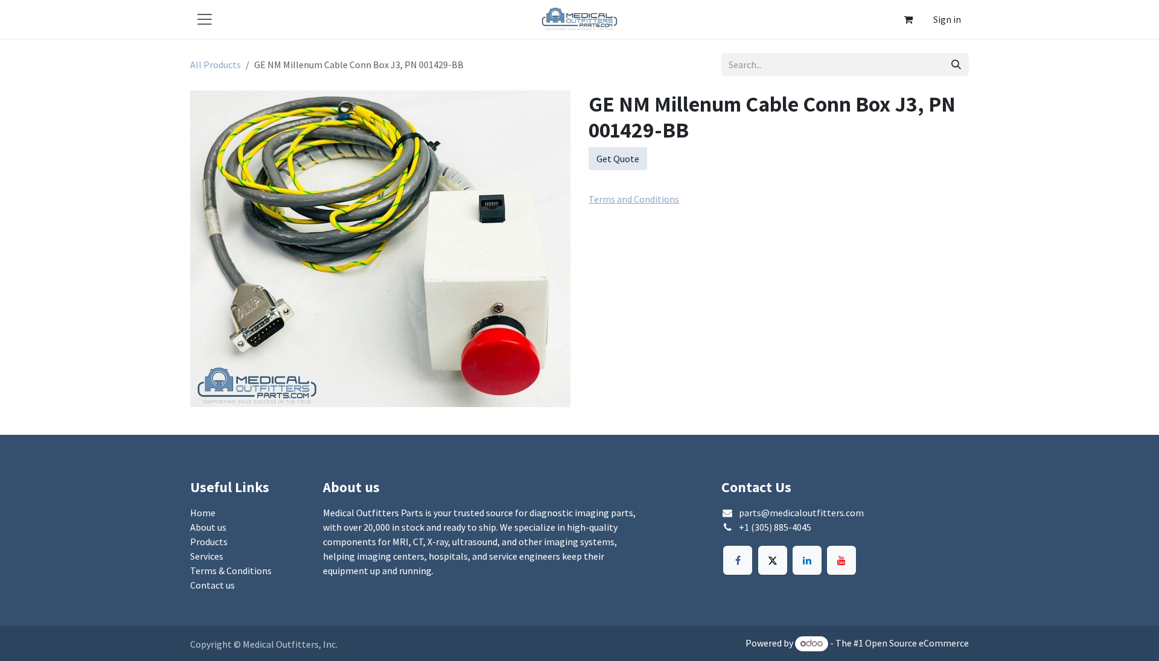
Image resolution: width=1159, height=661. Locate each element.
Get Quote (617, 159)
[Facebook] (737, 560)
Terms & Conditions (231, 571)
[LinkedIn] (807, 560)
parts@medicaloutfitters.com (801, 513)
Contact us (212, 585)
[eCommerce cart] (908, 19)
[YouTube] (841, 560)
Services (206, 556)
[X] (772, 560)
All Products (215, 65)
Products (209, 542)
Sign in (947, 19)
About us (208, 527)
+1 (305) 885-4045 (775, 527)
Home (203, 513)
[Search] (956, 64)
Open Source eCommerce (917, 643)
